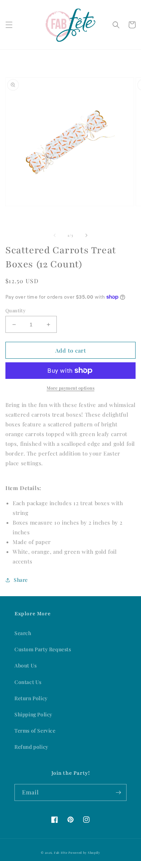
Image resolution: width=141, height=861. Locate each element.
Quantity (15, 310)
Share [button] (21, 579)
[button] (9, 25)
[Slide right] (86, 235)
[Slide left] (55, 235)
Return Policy (31, 698)
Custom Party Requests (42, 649)
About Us (25, 665)
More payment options (70, 388)
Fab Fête (61, 853)
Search (22, 633)
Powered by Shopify (84, 853)
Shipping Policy (33, 714)
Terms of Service (35, 730)
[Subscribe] (118, 792)
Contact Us (28, 682)
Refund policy (31, 746)
